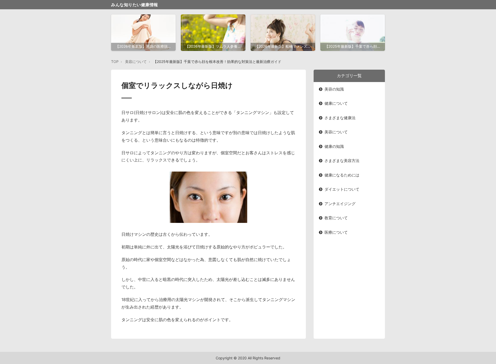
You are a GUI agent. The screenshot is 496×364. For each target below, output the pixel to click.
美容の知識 (334, 89)
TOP (115, 61)
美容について (136, 61)
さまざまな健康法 (339, 117)
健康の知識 (334, 146)
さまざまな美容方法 (341, 160)
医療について (336, 232)
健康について (336, 103)
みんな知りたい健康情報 (134, 4)
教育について (336, 217)
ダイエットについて (341, 189)
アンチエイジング (339, 203)
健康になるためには (341, 175)
